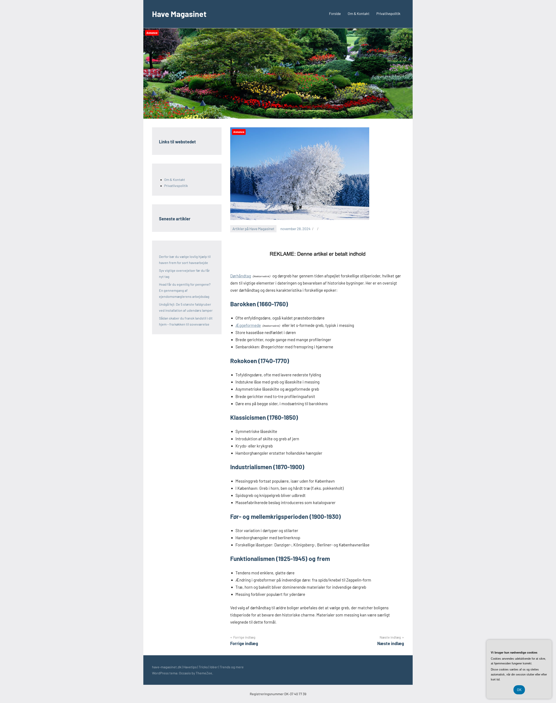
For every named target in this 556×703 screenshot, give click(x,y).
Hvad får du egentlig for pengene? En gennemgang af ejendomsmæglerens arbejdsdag (184, 290)
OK (519, 689)
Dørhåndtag (240, 275)
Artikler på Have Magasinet (253, 228)
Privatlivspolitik (388, 13)
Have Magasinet (179, 13)
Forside (335, 13)
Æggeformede (248, 325)
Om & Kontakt (358, 13)
